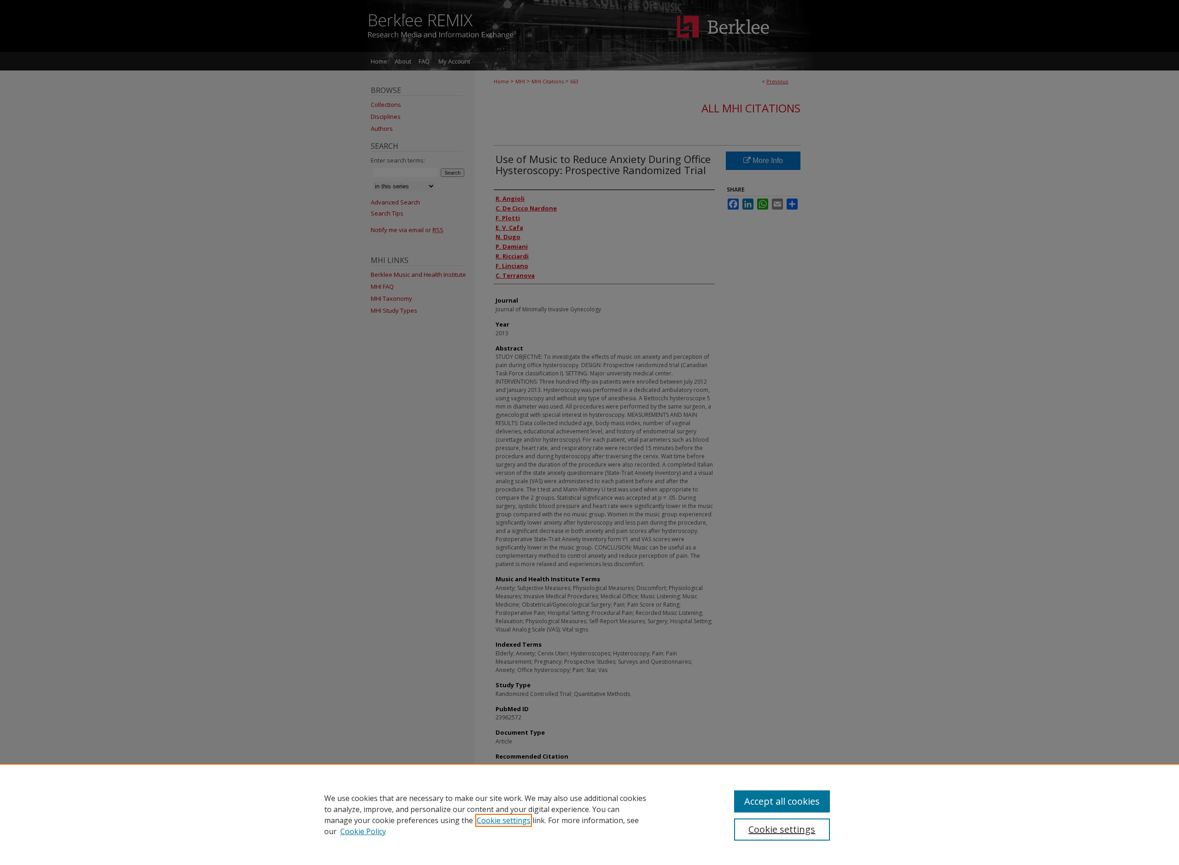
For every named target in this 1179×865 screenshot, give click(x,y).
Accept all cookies (782, 801)
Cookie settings (504, 820)
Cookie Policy (363, 831)
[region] (589, 814)
